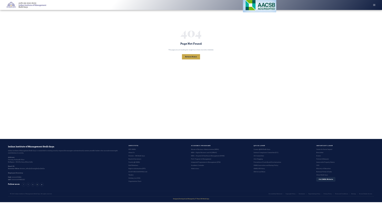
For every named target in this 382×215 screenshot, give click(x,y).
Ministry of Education (323, 168)
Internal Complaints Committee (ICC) (266, 152)
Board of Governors (134, 159)
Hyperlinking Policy (314, 193)
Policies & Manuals (322, 159)
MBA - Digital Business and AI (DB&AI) (204, 152)
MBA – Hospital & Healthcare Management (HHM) (208, 156)
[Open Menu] (374, 5)
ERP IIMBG (132, 149)
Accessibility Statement (275, 193)
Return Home (191, 57)
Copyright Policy (290, 193)
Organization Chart (134, 181)
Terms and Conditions (341, 193)
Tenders (131, 175)
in (32, 184)
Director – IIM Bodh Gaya (136, 156)
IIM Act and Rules (259, 171)
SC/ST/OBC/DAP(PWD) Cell (137, 171)
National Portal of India (324, 171)
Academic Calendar (197, 165)
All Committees (259, 156)
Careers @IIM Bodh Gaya (262, 149)
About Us (131, 152)
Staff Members (133, 165)
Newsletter (319, 152)
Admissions (195, 168)
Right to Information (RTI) (137, 168)
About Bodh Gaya (322, 175)
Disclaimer (302, 193)
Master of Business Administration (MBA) (205, 149)
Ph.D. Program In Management (201, 159)
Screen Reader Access (365, 193)
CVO (317, 165)
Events (318, 156)
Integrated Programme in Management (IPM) (206, 162)
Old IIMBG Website (326, 179)
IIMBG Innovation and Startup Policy (266, 165)
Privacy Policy (328, 193)
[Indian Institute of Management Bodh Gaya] (26, 4)
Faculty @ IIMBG (134, 162)
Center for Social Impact (324, 149)
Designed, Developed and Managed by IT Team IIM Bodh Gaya (191, 198)
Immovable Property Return (325, 162)
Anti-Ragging (258, 159)
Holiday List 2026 (134, 178)
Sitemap (353, 193)
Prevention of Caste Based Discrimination (267, 162)
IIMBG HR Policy (259, 168)
